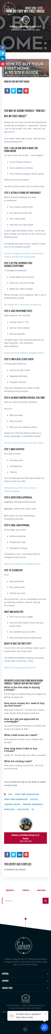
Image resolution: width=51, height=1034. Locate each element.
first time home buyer (27, 794)
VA (33, 809)
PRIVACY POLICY (13, 1005)
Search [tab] (10, 890)
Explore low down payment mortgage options (24, 352)
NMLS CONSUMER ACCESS (33, 1005)
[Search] (46, 901)
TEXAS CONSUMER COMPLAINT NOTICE (25, 1008)
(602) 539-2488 (25, 841)
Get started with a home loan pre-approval (22, 304)
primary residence (33, 804)
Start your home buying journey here (20, 667)
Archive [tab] (41, 890)
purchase (9, 809)
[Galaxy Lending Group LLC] (9, 8)
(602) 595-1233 (34, 8)
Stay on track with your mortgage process (22, 563)
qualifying (23, 809)
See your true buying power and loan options (23, 442)
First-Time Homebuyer (16, 799)
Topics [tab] (25, 890)
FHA (10, 794)
